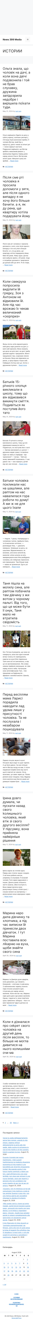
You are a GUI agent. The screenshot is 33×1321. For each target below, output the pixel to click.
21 (20, 1271)
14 (20, 1267)
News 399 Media (12, 39)
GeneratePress (16, 1318)
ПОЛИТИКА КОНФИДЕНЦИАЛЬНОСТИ (16, 1304)
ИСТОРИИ (9, 167)
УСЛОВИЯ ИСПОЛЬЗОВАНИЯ (17, 1298)
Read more (14, 161)
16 (28, 1267)
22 (24, 1271)
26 (11, 1123)
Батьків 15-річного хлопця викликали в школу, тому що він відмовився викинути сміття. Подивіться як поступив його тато (16, 397)
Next (16, 1123)
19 (12, 1271)
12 (12, 1267)
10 (4, 1267)
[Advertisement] (16, 17)
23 (28, 1271)
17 (4, 1271)
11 (8, 1267)
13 (16, 1267)
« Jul (4, 1284)
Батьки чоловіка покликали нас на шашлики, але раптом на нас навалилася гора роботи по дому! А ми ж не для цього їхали (16, 494)
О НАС (16, 1294)
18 (8, 1271)
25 (8, 1275)
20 (16, 1271)
